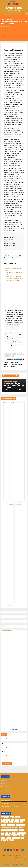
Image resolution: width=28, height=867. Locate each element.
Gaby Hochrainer (5, 26)
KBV (17, 824)
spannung (14, 837)
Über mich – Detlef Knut (13, 864)
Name (3, 743)
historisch (3, 824)
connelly (12, 817)
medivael (3, 830)
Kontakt (13, 862)
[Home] (2, 14)
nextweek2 (10, 381)
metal (8, 830)
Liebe (17, 827)
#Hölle (23, 29)
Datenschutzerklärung (15, 759)
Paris (18, 832)
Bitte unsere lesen (14, 759)
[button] (20, 13)
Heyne (21, 822)
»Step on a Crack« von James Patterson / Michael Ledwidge (14, 385)
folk (7, 822)
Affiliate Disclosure (11, 859)
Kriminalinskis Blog (5, 803)
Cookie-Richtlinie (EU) (20, 859)
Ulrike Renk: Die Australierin (13, 280)
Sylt (18, 837)
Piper (2, 835)
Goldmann (16, 822)
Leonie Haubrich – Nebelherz (13, 276)
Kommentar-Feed (5, 786)
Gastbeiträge (9, 19)
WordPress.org (5, 790)
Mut (10, 832)
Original (15, 381)
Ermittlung (23, 819)
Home (4, 859)
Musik (6, 832)
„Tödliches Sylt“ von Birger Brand (14, 278)
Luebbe (21, 827)
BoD (8, 817)
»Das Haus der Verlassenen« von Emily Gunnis (17, 364)
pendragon (23, 832)
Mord (2, 832)
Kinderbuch (3, 827)
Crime (2, 19)
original (14, 832)
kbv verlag (22, 824)
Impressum (21, 864)
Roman (22, 835)
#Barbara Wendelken (15, 29)
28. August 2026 (9, 389)
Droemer (17, 817)
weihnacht (11, 840)
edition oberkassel (5, 819)
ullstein (6, 840)
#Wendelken (4, 31)
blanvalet (3, 817)
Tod (2, 840)
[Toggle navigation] (11, 13)
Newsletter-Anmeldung (21, 862)
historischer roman (11, 824)
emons (12, 819)
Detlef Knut (14, 7)
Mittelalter (21, 830)
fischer (2, 822)
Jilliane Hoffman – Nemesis (6, 364)
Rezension (7, 835)
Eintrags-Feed (4, 783)
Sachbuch (8, 837)
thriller (22, 837)
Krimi (13, 827)
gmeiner (11, 822)
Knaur (9, 827)
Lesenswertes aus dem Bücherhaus (10, 806)
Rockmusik (17, 835)
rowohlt (3, 837)
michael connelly (14, 830)
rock (12, 835)
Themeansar (14, 857)
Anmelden (3, 780)
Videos (5, 864)
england (17, 819)
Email (3, 752)
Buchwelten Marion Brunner (8, 800)
